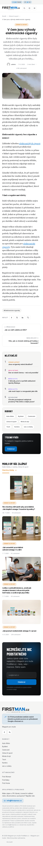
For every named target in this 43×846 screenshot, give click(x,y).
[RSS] (9, 732)
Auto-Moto (10, 416)
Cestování (31, 416)
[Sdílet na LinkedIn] (22, 317)
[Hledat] (24, 8)
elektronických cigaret (29, 143)
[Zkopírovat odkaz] (28, 317)
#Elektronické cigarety (12, 310)
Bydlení (21, 416)
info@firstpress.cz (14, 801)
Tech (8, 427)
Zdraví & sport (14, 16)
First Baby (5, 780)
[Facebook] (4, 732)
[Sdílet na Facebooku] (11, 317)
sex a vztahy (28, 427)
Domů (4, 16)
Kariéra (17, 427)
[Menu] (34, 8)
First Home (6, 783)
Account (9, 842)
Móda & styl (25, 421)
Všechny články (8, 470)
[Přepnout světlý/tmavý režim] (29, 8)
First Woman (6, 777)
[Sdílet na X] (17, 317)
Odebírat (11, 449)
